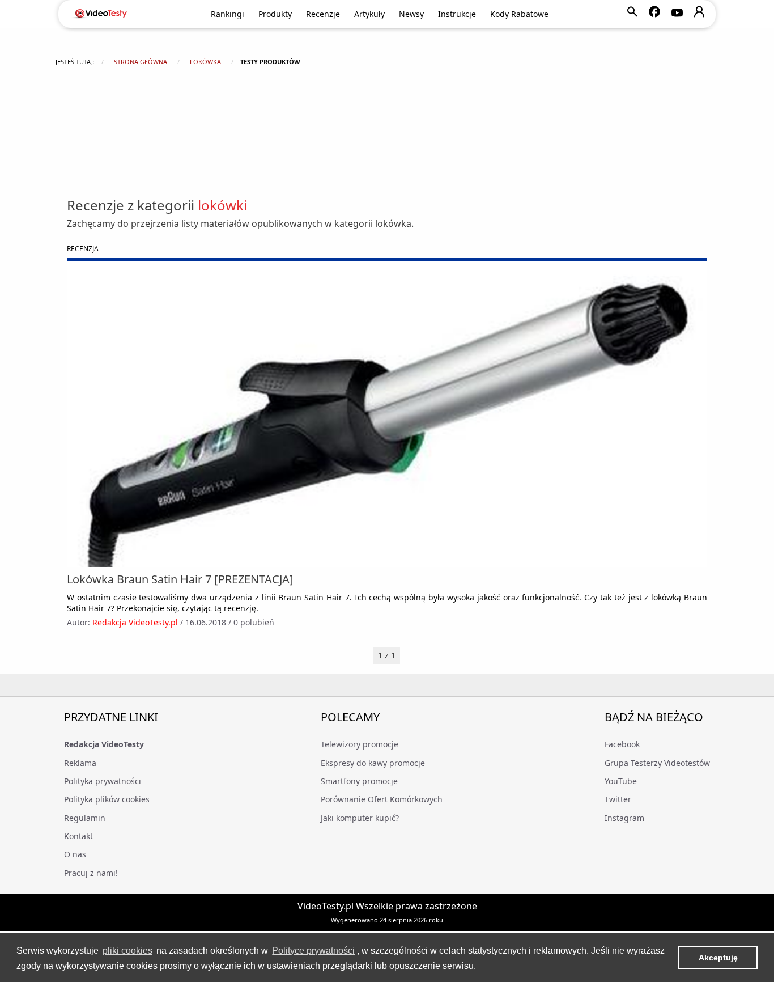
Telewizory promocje (359, 744)
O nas (75, 854)
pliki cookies (127, 950)
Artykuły (369, 14)
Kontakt (78, 836)
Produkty (275, 14)
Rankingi (227, 14)
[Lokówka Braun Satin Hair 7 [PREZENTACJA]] (387, 414)
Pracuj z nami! (91, 872)
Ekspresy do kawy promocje (373, 762)
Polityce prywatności (313, 950)
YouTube (621, 781)
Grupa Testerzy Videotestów (657, 762)
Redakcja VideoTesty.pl (135, 622)
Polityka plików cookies (107, 799)
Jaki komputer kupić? (360, 817)
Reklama (80, 762)
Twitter (618, 799)
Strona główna (140, 61)
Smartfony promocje (359, 781)
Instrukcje (457, 14)
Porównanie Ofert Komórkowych (382, 799)
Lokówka (205, 61)
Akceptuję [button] (718, 957)
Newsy (411, 14)
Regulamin (84, 817)
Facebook (622, 744)
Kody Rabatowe (519, 14)
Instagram (624, 817)
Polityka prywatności (102, 781)
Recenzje (323, 14)
